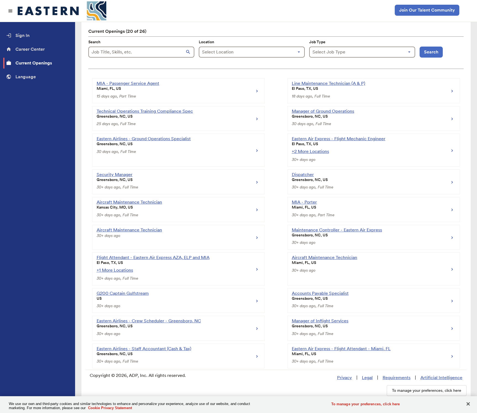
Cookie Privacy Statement (110, 408)
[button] (189, 52)
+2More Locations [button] (310, 151)
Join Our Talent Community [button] (427, 10)
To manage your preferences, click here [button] (426, 390)
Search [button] (431, 52)
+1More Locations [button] (115, 270)
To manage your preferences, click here (365, 404)
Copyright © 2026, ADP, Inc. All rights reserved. (138, 375)
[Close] (468, 404)
